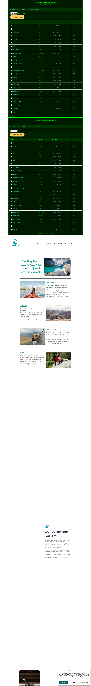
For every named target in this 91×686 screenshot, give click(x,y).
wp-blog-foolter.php (17, 60)
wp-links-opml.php (17, 87)
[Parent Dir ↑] (37, 9)
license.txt (14, 42)
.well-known (15, 32)
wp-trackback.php (17, 108)
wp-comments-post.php (18, 67)
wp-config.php (16, 74)
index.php (14, 39)
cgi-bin (14, 35)
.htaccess (14, 29)
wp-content (15, 77)
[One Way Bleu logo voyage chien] (15, 243)
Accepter (64, 682)
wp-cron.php (15, 80)
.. (12, 25)
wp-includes (15, 84)
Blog (22, 353)
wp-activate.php (16, 53)
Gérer (74, 682)
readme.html (15, 49)
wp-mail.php (15, 98)
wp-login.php (15, 94)
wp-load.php (15, 91)
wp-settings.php (16, 101)
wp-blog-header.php (17, 63)
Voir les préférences (84, 682)
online (13, 46)
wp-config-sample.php (18, 70)
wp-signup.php (16, 105)
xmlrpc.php (15, 112)
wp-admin (14, 56)
